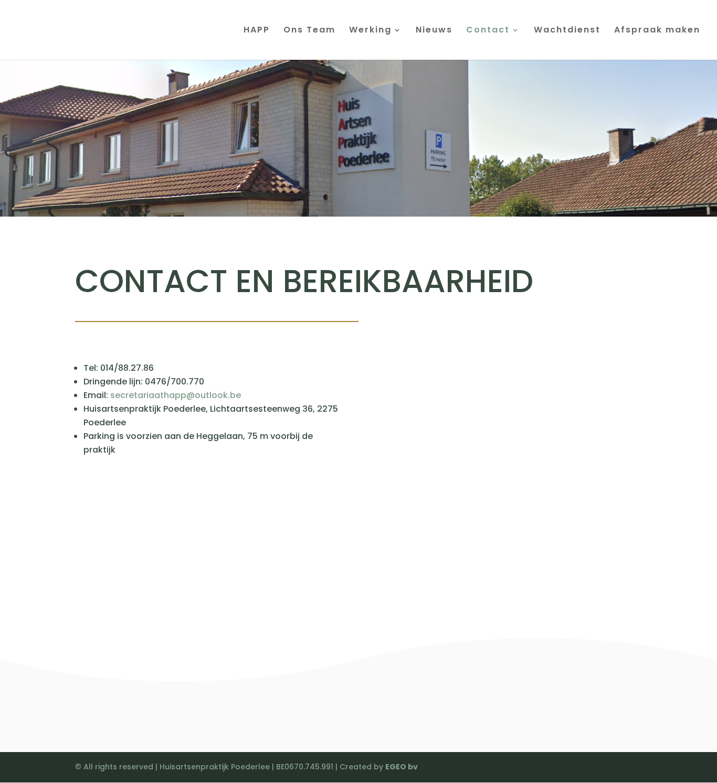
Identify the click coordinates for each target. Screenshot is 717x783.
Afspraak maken (657, 31)
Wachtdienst (567, 31)
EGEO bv (401, 766)
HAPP (257, 31)
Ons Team (309, 31)
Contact (488, 31)
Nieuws (434, 31)
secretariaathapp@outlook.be (175, 395)
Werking (370, 31)
